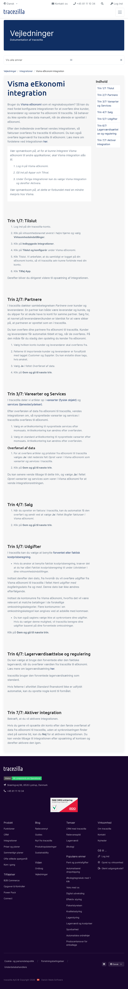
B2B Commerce (12, 880)
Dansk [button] (10, 3)
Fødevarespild (73, 834)
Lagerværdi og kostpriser (79, 923)
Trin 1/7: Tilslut (105, 88)
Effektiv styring (74, 899)
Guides (38, 834)
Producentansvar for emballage (76, 943)
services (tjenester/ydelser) (24, 404)
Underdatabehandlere (15, 967)
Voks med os (72, 887)
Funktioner (9, 828)
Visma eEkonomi (31, 104)
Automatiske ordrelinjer (78, 935)
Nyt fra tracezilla (43, 840)
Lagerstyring (72, 917)
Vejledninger (10, 71)
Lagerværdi (72, 840)
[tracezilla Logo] (13, 768)
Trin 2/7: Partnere (107, 94)
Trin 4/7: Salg (105, 112)
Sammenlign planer (13, 852)
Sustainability (42, 852)
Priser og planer (12, 846)
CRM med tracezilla (76, 828)
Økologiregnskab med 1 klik (78, 880)
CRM (6, 834)
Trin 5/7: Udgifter (107, 118)
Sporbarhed (72, 929)
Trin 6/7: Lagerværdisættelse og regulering (107, 129)
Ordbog (39, 868)
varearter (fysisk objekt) (61, 400)
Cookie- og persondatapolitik (19, 961)
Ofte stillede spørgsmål (15, 858)
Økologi (70, 846)
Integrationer (26, 71)
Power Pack (10, 892)
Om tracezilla (104, 828)
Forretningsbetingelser (52, 961)
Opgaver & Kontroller (14, 886)
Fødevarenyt (41, 828)
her (45, 141)
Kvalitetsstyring (74, 911)
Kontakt (102, 834)
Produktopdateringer (46, 846)
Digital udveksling (75, 893)
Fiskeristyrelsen (74, 905)
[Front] (14, 12)
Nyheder (102, 840)
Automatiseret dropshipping (73, 870)
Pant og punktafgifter (77, 862)
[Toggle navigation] (120, 12)
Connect (8, 898)
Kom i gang (9, 864)
